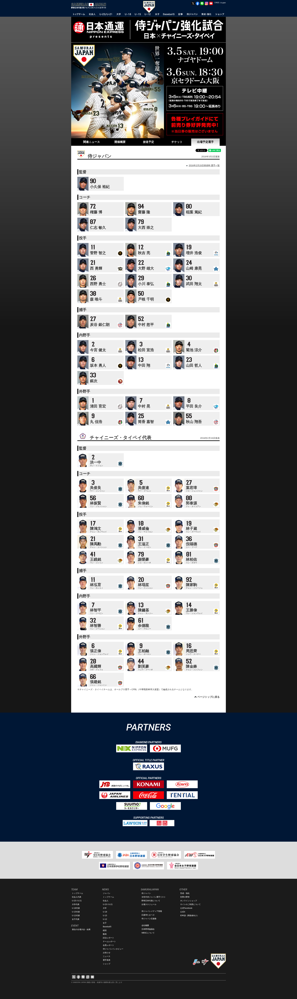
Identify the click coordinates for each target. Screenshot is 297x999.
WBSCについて (148, 933)
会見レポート (108, 945)
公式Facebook (186, 908)
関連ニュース (91, 141)
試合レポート (108, 938)
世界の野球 (184, 897)
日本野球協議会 (148, 929)
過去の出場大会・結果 (81, 929)
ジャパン (106, 893)
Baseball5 (107, 927)
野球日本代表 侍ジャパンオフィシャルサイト (89, 6)
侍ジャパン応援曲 (149, 919)
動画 (105, 934)
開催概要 (120, 141)
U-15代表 (76, 912)
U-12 (105, 919)
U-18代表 (76, 908)
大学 (105, 908)
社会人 (105, 901)
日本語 (216, 2)
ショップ (106, 964)
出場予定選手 (205, 141)
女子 (105, 923)
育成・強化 (184, 893)
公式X (182, 912)
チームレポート (109, 941)
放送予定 (148, 141)
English (223, 3)
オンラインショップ (188, 901)
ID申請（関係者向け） (189, 915)
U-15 (105, 915)
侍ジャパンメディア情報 (152, 911)
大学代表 (75, 904)
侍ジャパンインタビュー (113, 949)
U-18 (105, 912)
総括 (105, 930)
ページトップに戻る (208, 697)
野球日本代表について (151, 901)
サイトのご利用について (190, 904)
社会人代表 (76, 897)
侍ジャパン (146, 893)
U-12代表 (76, 915)
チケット (177, 141)
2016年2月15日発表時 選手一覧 (204, 165)
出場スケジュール (149, 904)
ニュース (106, 956)
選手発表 (106, 960)
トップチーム (77, 893)
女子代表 (75, 919)
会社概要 (145, 925)
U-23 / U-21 (77, 901)
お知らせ (106, 953)
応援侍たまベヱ (148, 915)
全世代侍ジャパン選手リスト (154, 897)
